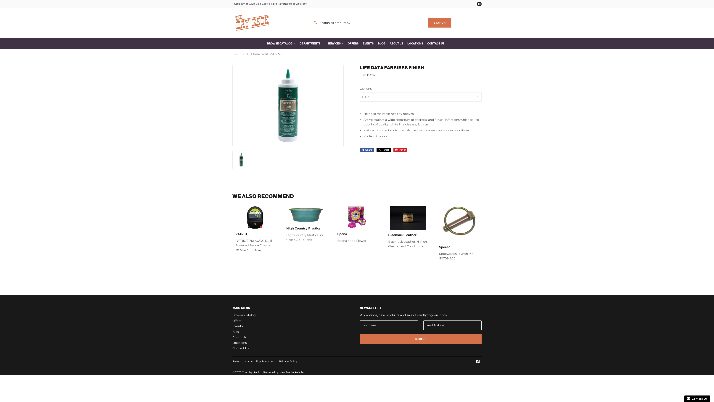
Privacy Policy (288, 361)
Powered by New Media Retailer (284, 372)
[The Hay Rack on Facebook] (478, 362)
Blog (381, 43)
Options (366, 88)
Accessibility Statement (260, 361)
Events (368, 43)
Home (236, 53)
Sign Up (420, 339)
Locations (415, 43)
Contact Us (435, 43)
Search (442, 22)
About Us (396, 43)
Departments (310, 43)
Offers (353, 43)
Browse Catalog (280, 43)
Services (334, 43)
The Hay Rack (251, 372)
